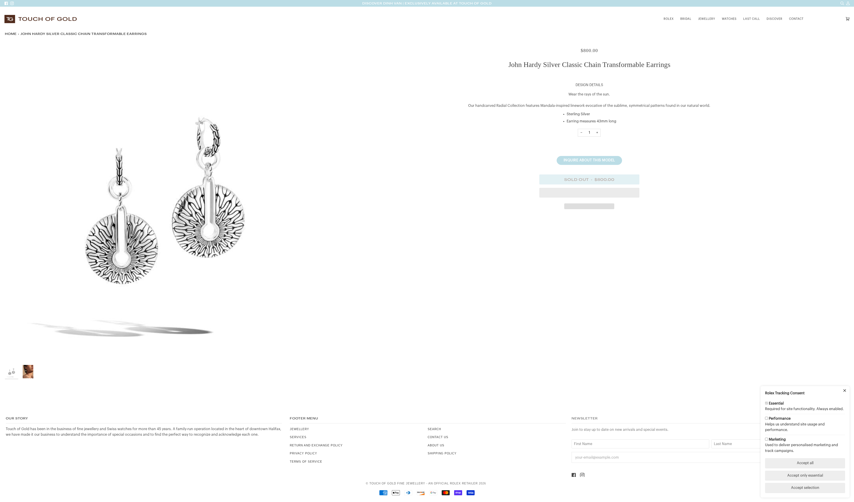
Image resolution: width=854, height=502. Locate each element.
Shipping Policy (442, 453)
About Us (436, 445)
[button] (668, 19)
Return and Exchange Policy (316, 445)
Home (11, 34)
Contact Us (438, 437)
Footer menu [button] (304, 418)
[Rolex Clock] (825, 19)
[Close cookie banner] (845, 391)
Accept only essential (805, 475)
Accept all (805, 463)
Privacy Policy (303, 453)
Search (434, 429)
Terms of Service (306, 461)
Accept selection (805, 488)
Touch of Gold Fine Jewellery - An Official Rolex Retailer (423, 483)
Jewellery (299, 429)
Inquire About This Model (589, 160)
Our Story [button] (17, 418)
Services (298, 437)
